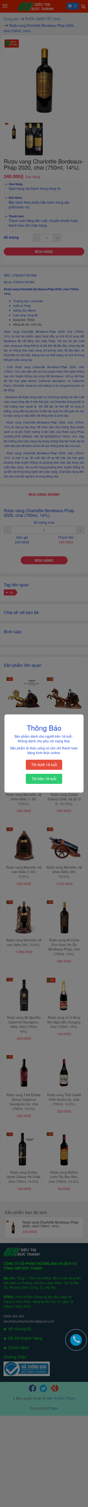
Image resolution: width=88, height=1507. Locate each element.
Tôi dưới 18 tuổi (44, 764)
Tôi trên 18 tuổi (44, 778)
